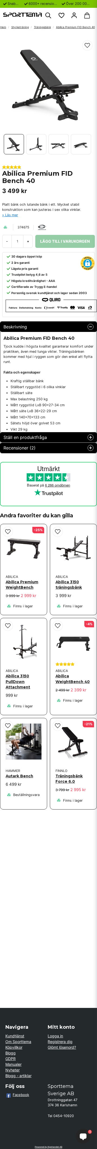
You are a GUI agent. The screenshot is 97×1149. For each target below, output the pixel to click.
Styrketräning (20, 27)
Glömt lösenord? (62, 1047)
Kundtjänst (14, 1036)
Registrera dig (60, 1041)
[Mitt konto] (74, 15)
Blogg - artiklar (18, 1075)
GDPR (10, 1058)
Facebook (21, 1095)
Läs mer (11, 215)
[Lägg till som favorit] (61, 15)
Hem (3, 27)
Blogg (10, 1053)
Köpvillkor (13, 1047)
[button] (87, 45)
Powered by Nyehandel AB (48, 1146)
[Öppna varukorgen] (87, 15)
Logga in (55, 1036)
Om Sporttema (18, 1041)
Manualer (13, 1064)
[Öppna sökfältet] (48, 15)
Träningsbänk (42, 27)
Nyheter (12, 1070)
